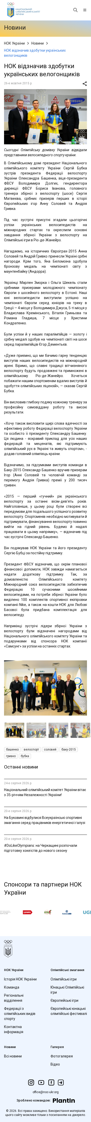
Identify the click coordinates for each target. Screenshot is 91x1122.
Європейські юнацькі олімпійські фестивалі (69, 1011)
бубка (25, 756)
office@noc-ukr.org (46, 1092)
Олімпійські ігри (64, 979)
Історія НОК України (20, 979)
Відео (55, 1064)
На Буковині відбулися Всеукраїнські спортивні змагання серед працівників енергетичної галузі (44, 820)
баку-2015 (68, 749)
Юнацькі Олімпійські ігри (67, 989)
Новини (37, 43)
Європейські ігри (64, 1000)
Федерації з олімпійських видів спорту (19, 1014)
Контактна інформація (13, 1029)
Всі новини (13, 1056)
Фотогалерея (62, 1056)
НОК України (14, 43)
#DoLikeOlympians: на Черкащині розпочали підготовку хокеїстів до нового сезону (40, 848)
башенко (12, 749)
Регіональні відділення (14, 997)
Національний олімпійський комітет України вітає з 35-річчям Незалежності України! (45, 792)
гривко (11, 756)
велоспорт (31, 749)
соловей (50, 749)
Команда (11, 987)
